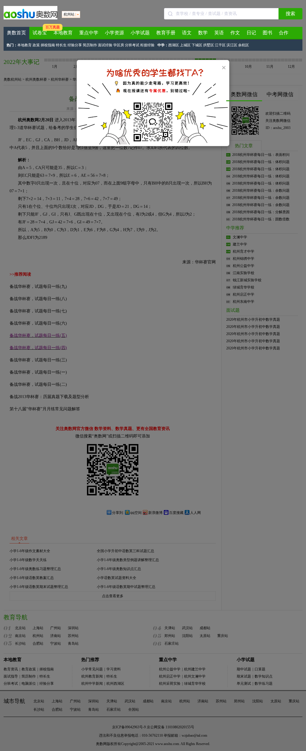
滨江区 (232, 45)
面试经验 (105, 45)
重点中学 (88, 32)
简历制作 (90, 45)
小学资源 (114, 32)
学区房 (118, 45)
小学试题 (140, 32)
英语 (219, 32)
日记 (251, 32)
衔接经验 (147, 45)
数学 (203, 32)
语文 (187, 32)
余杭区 (243, 45)
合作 (283, 32)
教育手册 (165, 32)
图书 (267, 32)
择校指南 (48, 45)
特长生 (61, 45)
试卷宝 (40, 32)
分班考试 (132, 45)
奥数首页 (16, 32)
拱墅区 (208, 45)
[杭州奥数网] (30, 18)
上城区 (185, 45)
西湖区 (173, 45)
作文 (235, 32)
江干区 (220, 45)
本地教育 (63, 32)
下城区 (197, 45)
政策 (36, 45)
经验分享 (75, 45)
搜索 (290, 13)
